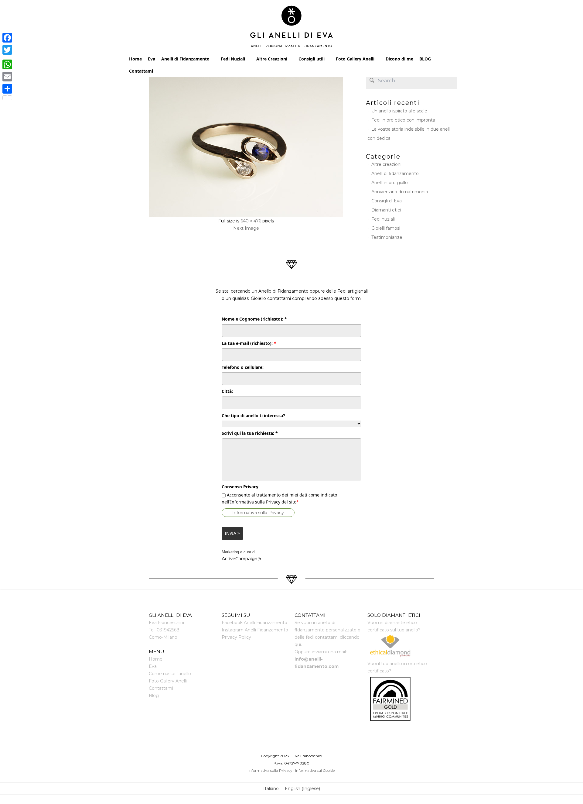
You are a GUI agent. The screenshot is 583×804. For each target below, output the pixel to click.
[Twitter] (7, 50)
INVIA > (232, 533)
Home (135, 59)
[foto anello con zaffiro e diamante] (246, 145)
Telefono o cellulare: (243, 367)
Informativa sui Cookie (315, 770)
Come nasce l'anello (170, 673)
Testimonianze (386, 237)
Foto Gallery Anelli (355, 59)
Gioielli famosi (385, 228)
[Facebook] (7, 38)
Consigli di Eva (386, 201)
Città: (227, 391)
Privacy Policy (236, 637)
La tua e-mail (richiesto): (249, 343)
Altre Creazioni (271, 59)
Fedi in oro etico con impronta (403, 120)
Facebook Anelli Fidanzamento (254, 622)
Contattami (141, 71)
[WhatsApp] (7, 64)
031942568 (168, 630)
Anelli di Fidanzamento (185, 59)
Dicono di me (399, 59)
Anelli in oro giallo (389, 182)
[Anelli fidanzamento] (292, 28)
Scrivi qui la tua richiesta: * (250, 433)
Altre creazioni (386, 164)
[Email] (7, 76)
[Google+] (7, 57)
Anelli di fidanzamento (395, 173)
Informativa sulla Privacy (258, 512)
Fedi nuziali (383, 219)
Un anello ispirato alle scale (399, 111)
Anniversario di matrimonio (399, 191)
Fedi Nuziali (233, 59)
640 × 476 (250, 221)
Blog (154, 695)
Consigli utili (311, 59)
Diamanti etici (386, 210)
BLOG (425, 59)
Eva (151, 59)
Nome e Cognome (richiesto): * (254, 319)
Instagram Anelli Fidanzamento (255, 630)
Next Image (246, 228)
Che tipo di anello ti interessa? (253, 415)
